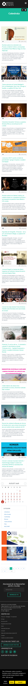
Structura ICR (4, 621)
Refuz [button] (11, 682)
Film (5, 524)
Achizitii (3, 630)
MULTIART (7, 526)
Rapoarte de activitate (6, 623)
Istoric (2, 626)
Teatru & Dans (8, 521)
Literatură (7, 512)
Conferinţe (7, 516)
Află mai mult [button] (9, 677)
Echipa (2, 619)
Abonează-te (14, 594)
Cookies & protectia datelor (7, 637)
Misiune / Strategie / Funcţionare (9, 616)
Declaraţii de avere (5, 628)
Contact (3, 635)
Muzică (6, 519)
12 (4, 571)
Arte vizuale (7, 514)
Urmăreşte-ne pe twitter (11, 645)
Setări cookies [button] (5, 682)
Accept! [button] (20, 682)
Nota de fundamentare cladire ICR (9, 633)
